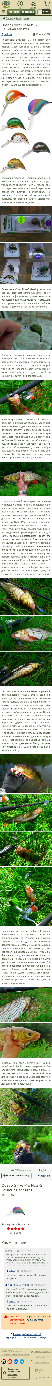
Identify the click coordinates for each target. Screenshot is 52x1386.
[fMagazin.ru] (5, 4)
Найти (46, 11)
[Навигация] (3, 11)
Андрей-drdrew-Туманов (18, 1284)
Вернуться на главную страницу (28, 1337)
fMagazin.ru (4, 18)
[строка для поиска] (39, 11)
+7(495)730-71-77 (41, 1357)
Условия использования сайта (15, 1354)
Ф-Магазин (17, 1351)
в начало (45, 1175)
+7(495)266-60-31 (41, 1362)
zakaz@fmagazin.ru (42, 1351)
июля (26, 17)
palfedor (8, 34)
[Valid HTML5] (37, 1370)
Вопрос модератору (18, 1175)
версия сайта (45, 1377)
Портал (29, 11)
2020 (18, 17)
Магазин (14, 11)
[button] (3, 1361)
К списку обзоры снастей (27, 1334)
